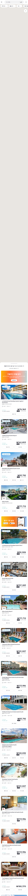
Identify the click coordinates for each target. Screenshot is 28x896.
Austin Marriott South (14, 577)
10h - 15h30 (14, 723)
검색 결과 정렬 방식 (13, 368)
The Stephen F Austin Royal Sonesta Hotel (14, 877)
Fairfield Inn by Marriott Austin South (14, 844)
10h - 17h (8, 447)
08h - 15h (6, 757)
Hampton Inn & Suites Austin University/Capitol (14, 744)
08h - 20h (22, 480)
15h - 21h (22, 757)
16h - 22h (22, 557)
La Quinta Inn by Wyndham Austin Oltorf (14, 544)
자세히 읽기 (14, 380)
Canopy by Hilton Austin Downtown (14, 643)
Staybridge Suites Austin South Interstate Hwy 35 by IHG (14, 677)
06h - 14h (6, 480)
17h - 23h (22, 790)
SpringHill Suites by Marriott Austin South (14, 811)
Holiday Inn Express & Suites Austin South (14, 710)
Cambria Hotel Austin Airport (14, 434)
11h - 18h (20, 447)
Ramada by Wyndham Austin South (14, 467)
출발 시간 (11, 6)
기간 (18, 6)
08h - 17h (14, 414)
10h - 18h (14, 511)
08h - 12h (8, 656)
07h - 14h (14, 480)
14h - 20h (22, 511)
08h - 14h (6, 511)
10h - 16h (14, 590)
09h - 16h (20, 690)
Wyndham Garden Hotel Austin (14, 778)
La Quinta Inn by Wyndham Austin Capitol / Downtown (14, 401)
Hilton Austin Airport (14, 610)
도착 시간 (3, 6)
